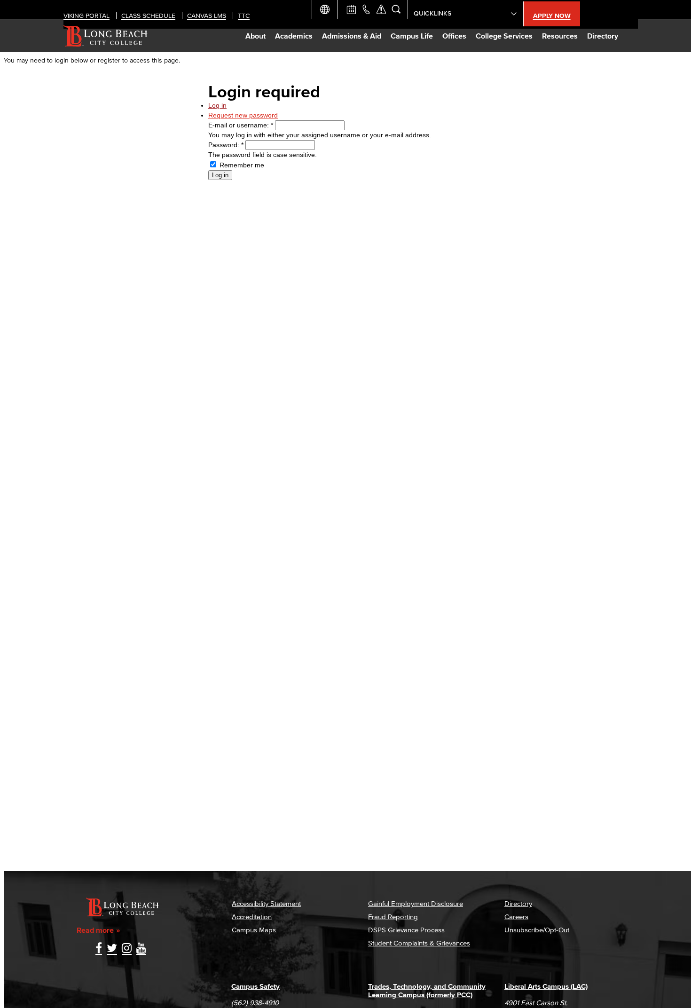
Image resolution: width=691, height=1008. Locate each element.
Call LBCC (366, 9)
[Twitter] (111, 949)
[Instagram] (126, 949)
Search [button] (396, 9)
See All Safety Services (381, 9)
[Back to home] (105, 35)
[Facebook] (98, 949)
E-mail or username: (240, 125)
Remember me (241, 165)
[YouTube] (141, 949)
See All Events (351, 9)
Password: (225, 145)
